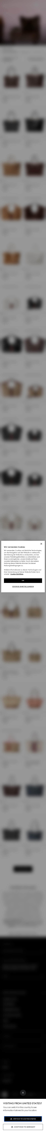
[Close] (23, 1093)
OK (23, 580)
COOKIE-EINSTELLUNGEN (23, 586)
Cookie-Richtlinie (16, 574)
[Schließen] (41, 543)
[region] (23, 566)
